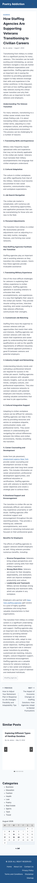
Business (6, 15)
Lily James (8, 48)
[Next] (31, 749)
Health (8, 796)
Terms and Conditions (14, 874)
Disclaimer (29, 874)
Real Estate (10, 806)
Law (7, 799)
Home (9, 867)
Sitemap (30, 878)
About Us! (18, 867)
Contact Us (29, 867)
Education (10, 790)
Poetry (8, 802)
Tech (8, 812)
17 (5, 837)
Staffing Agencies (10, 678)
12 (14, 834)
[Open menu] (33, 4)
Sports (8, 809)
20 (19, 837)
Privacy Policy (28, 870)
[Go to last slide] (5, 749)
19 (14, 837)
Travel (8, 815)
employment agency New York (15, 459)
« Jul (17, 848)
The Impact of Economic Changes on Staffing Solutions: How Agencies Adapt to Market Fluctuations (28, 699)
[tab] (14, 771)
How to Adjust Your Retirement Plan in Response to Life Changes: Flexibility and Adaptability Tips (9, 696)
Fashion (9, 793)
